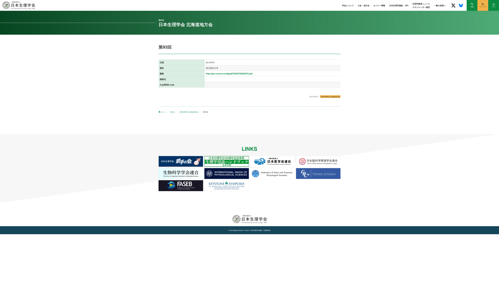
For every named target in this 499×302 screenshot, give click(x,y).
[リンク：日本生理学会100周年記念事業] (226, 161)
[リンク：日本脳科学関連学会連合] (318, 161)
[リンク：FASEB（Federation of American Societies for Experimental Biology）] (181, 185)
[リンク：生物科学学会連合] (181, 173)
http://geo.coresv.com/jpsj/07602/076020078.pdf (229, 73)
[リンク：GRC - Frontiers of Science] (318, 173)
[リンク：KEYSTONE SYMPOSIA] (226, 185)
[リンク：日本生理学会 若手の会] (181, 161)
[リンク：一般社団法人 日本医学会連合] (272, 161)
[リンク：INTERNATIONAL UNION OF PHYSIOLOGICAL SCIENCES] (226, 173)
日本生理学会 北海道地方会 (330, 96)
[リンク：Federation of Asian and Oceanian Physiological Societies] (272, 173)
